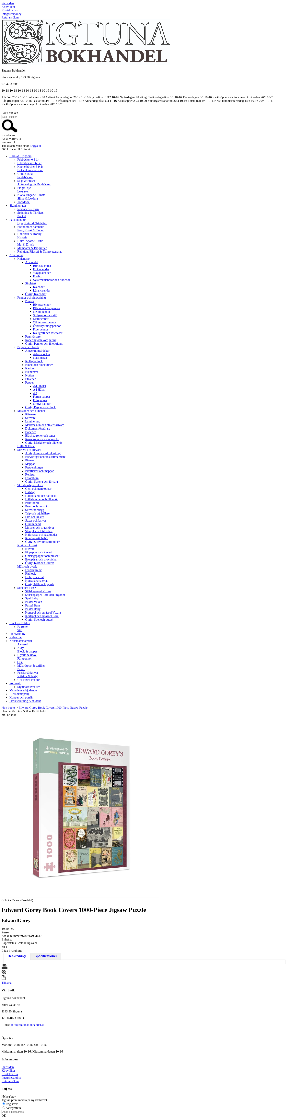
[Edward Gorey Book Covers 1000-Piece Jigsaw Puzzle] (80, 807)
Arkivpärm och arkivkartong (43, 453)
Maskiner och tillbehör (31, 410)
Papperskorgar (34, 467)
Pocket (21, 216)
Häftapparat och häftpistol (41, 495)
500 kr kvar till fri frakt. (16, 149)
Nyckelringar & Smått (31, 195)
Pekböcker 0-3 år (28, 159)
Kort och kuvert (27, 545)
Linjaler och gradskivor (39, 527)
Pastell (21, 669)
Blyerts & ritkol (27, 655)
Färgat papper (41, 396)
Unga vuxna (25, 173)
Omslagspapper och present (42, 556)
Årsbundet (31, 262)
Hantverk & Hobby (29, 234)
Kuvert (29, 548)
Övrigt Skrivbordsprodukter (42, 541)
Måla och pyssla (27, 566)
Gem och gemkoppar (38, 488)
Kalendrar (23, 258)
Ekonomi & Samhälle (30, 226)
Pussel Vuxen (33, 602)
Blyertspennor (42, 304)
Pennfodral (32, 502)
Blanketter (31, 372)
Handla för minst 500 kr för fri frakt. (24, 712)
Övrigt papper (41, 403)
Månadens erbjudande (23, 690)
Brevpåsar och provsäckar (41, 559)
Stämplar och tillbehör (38, 531)
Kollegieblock (34, 361)
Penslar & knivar (27, 672)
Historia (22, 237)
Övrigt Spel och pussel (39, 619)
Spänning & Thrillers (30, 212)
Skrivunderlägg (34, 510)
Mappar (30, 464)
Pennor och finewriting (31, 297)
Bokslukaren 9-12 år (30, 170)
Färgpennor (24, 658)
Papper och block (28, 347)
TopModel (23, 202)
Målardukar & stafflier (31, 665)
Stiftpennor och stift (45, 315)
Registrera (12, 1104)
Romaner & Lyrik (28, 209)
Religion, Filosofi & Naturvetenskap (39, 251)
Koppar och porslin (21, 697)
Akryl (21, 648)
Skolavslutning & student (25, 701)
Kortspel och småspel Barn (42, 616)
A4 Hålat (38, 389)
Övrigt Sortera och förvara (41, 481)
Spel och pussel (27, 587)
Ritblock (30, 573)
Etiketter (30, 379)
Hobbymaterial (34, 577)
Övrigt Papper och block (40, 407)
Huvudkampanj (19, 694)
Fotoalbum (32, 478)
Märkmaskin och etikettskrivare (44, 425)
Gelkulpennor (41, 311)
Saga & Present (26, 180)
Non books (16, 255)
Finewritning (17, 633)
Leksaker (23, 191)
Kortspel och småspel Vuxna (43, 612)
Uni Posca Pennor (28, 679)
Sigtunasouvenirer (28, 686)
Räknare (30, 414)
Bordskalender (42, 265)
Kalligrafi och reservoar (47, 333)
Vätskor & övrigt (27, 676)
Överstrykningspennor (47, 326)
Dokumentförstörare (37, 428)
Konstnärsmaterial (36, 580)
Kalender (38, 287)
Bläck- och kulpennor (46, 308)
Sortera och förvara (29, 449)
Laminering (32, 421)
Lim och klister (34, 517)
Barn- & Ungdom (20, 156)
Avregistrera (13, 1108)
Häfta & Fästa (26, 446)
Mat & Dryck (25, 244)
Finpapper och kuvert (38, 552)
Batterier (30, 432)
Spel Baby (31, 598)
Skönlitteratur (17, 205)
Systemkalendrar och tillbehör (51, 280)
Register (30, 474)
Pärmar (29, 460)
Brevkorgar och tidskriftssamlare (45, 456)
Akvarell (22, 644)
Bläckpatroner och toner (40, 435)
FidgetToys (24, 188)
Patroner (22, 626)
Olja (20, 662)
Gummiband (33, 524)
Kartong (30, 368)
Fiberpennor (40, 329)
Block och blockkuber (39, 364)
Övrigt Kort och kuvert (39, 563)
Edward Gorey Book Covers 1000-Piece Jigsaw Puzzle (53, 707)
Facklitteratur (17, 219)
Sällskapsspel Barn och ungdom (45, 594)
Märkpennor (40, 318)
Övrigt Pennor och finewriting (44, 343)
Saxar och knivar (35, 520)
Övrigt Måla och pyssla (39, 584)
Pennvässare (32, 336)
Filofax (37, 276)
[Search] (10, 131)
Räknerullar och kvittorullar (42, 439)
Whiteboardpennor (44, 322)
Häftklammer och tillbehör (41, 499)
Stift (19, 630)
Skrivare (30, 418)
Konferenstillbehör (36, 538)
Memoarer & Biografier (32, 248)
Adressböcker (41, 354)
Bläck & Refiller (19, 623)
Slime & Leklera (27, 198)
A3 (35, 393)
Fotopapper (40, 400)
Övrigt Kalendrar (35, 294)
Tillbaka (7, 982)
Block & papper (27, 651)
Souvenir (15, 683)
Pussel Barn (32, 605)
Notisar (29, 375)
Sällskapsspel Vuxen (38, 591)
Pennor (29, 301)
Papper (29, 382)
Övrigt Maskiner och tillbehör (43, 442)
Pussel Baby (32, 609)
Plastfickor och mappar (39, 471)
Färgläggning (33, 570)
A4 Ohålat (39, 386)
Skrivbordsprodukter (30, 485)
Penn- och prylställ (36, 506)
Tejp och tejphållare (37, 513)
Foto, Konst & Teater (30, 230)
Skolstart (30, 283)
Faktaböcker (25, 177)
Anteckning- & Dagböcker (34, 184)
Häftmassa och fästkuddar (41, 534)
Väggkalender (42, 272)
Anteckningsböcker (37, 350)
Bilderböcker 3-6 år (29, 163)
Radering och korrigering (40, 340)
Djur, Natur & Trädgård (32, 223)
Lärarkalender (41, 290)
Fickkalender (41, 269)
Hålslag (30, 492)
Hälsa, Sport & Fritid (30, 241)
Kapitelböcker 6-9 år (30, 166)
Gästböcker (40, 357)
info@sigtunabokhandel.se (27, 1024)
